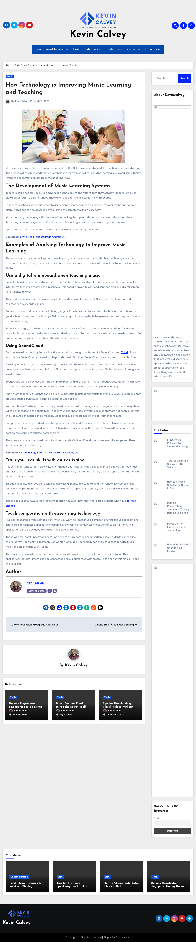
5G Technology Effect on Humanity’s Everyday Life (48, 452)
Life (119, 49)
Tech (110, 49)
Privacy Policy (153, 49)
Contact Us (133, 49)
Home (37, 49)
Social (76, 49)
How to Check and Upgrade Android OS (41, 236)
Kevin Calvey (98, 34)
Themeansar (122, 937)
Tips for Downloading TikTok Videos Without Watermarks (118, 707)
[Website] (49, 591)
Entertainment (94, 49)
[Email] (55, 591)
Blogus (107, 937)
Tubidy (125, 352)
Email (156, 818)
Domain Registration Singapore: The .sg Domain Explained (26, 707)
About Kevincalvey (57, 49)
